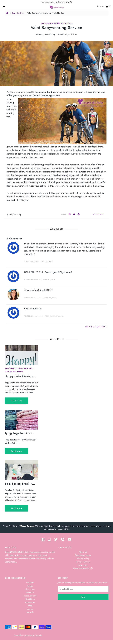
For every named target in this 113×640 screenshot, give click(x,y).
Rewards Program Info (83, 568)
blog (30, 605)
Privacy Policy (83, 558)
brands (30, 608)
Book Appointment (83, 555)
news (63, 23)
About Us (83, 551)
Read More (16, 400)
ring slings (30, 589)
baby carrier (11, 368)
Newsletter (83, 565)
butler (57, 23)
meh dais (30, 592)
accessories (30, 602)
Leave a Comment (96, 326)
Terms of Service (83, 561)
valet (70, 23)
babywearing (47, 23)
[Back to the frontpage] (7, 13)
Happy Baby (23, 368)
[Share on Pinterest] (79, 214)
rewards (30, 612)
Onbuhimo (30, 598)
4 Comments (98, 214)
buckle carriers (30, 595)
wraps (30, 585)
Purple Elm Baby (35, 635)
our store (30, 582)
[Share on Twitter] (74, 214)
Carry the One (18, 13)
